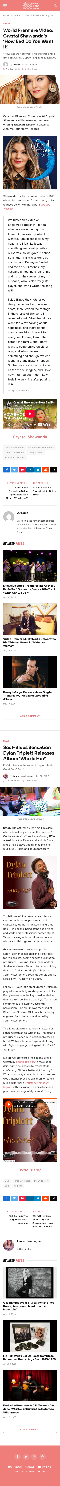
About (41, 1471)
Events (18, 1471)
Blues (8, 1181)
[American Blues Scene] (31, 5)
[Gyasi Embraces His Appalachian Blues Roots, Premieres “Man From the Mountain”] (30, 1282)
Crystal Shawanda (30, 437)
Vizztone (18, 1185)
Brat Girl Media (22, 1181)
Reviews (30, 1467)
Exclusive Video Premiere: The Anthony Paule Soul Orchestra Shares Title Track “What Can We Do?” (29, 589)
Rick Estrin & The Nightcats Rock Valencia (18, 1219)
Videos (7, 23)
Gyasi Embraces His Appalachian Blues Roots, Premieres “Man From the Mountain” (28, 1306)
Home (9, 1467)
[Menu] (5, 5)
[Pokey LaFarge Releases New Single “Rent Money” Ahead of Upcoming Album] (30, 672)
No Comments (13, 69)
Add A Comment (30, 716)
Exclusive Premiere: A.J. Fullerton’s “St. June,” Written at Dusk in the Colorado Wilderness (29, 1409)
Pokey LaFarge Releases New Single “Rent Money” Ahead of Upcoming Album (27, 696)
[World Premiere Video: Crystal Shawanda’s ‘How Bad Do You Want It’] (30, 89)
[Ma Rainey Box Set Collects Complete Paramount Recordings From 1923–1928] (30, 1336)
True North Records (15, 457)
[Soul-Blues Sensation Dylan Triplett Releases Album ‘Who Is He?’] (30, 801)
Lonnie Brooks (25, 1061)
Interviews (44, 1467)
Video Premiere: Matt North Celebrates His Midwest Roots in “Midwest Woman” (29, 642)
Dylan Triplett (41, 1181)
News (6, 741)
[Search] (55, 5)
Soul (7, 1185)
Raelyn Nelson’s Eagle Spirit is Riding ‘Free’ (44, 491)
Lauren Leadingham (23, 776)
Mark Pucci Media (14, 452)
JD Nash (17, 64)
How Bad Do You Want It (41, 447)
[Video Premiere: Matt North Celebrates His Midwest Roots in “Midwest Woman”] (30, 619)
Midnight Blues (35, 452)
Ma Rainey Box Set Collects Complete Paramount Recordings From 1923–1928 (29, 1357)
